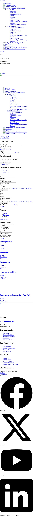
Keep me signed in (7, 148)
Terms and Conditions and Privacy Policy (21, 188)
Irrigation (12, 17)
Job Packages (7, 351)
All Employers (7, 346)
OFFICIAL (13, 18)
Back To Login (4, 164)
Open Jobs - (3, 247)
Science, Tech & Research (17, 27)
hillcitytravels (6, 242)
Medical (2, 300)
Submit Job (6, 349)
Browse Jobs (6, 333)
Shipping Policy (7, 361)
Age (1, 185)
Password (2, 146)
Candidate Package (20, 49)
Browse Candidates (8, 335)
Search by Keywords (5, 222)
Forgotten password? (5, 149)
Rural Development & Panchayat (19, 40)
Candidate (6, 171)
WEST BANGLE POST (13, 26)
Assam (2, 245)
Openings (12, 5)
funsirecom (5, 262)
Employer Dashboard (9, 348)
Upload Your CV (4, 136)
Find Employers (4, 233)
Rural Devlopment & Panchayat (18, 21)
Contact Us (6, 358)
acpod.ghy (4, 252)
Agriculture (13, 12)
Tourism (12, 23)
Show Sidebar (4, 219)
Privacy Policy (7, 359)
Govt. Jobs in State (20, 8)
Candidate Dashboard (9, 336)
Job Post (2, 206)
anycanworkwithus (8, 272)
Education (13, 11)
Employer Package (20, 43)
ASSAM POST (11, 9)
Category (2, 230)
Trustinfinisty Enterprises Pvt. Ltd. (15, 295)
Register (17, 152)
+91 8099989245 (7, 321)
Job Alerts (6, 338)
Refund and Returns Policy (10, 364)
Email (1, 144)
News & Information (21, 47)
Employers (13, 6)
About (10, 44)
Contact (11, 46)
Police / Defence (14, 20)
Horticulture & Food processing (18, 24)
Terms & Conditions (8, 362)
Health (12, 15)
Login (15, 204)
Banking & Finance (15, 14)
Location (2, 225)
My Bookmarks (7, 339)
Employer (6, 172)
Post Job (2, 51)
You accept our (17, 188)
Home (9, 3)
